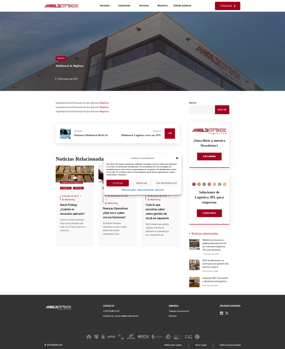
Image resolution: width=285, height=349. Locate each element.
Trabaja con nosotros (179, 311)
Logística (66, 188)
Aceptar (118, 183)
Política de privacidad (145, 190)
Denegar (141, 183)
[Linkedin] (221, 313)
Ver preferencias (166, 183)
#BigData (104, 103)
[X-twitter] (227, 313)
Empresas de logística (71, 182)
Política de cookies (128, 190)
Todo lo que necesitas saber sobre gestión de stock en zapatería (157, 212)
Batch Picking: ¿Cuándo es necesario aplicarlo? (72, 209)
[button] (177, 158)
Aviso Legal (159, 190)
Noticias (61, 58)
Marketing (70, 200)
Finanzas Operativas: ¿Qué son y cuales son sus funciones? (115, 213)
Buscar (192, 102)
